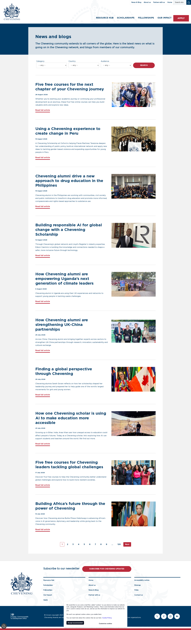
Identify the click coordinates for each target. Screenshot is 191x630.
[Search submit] (188, 2)
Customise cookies (105, 623)
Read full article (42, 110)
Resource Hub (105, 18)
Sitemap (137, 585)
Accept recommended (75, 623)
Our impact (165, 18)
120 (119, 544)
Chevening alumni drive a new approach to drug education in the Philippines (69, 180)
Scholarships (125, 18)
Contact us (138, 595)
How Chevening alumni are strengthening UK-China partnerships (61, 324)
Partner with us (159, 2)
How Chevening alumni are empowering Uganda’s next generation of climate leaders (65, 278)
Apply (181, 18)
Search (144, 65)
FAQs (136, 590)
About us (147, 2)
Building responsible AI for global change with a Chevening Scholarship (68, 229)
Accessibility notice (141, 580)
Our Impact (47, 595)
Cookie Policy (107, 618)
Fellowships (146, 18)
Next (127, 544)
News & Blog (136, 2)
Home (169, 2)
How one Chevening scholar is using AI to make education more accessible (70, 418)
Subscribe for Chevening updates (106, 569)
